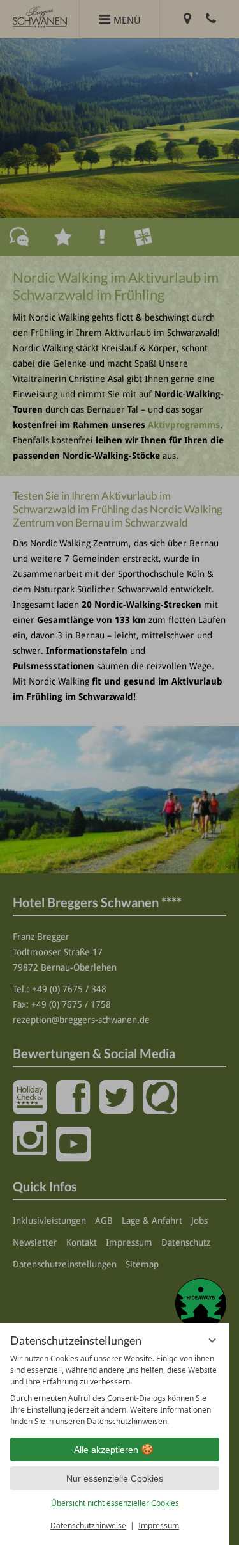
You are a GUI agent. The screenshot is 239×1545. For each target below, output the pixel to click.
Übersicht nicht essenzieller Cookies (115, 1503)
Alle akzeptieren (106, 1450)
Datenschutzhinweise (88, 1525)
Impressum (158, 1525)
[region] (114, 1390)
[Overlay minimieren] (212, 1340)
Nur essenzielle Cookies (114, 1478)
